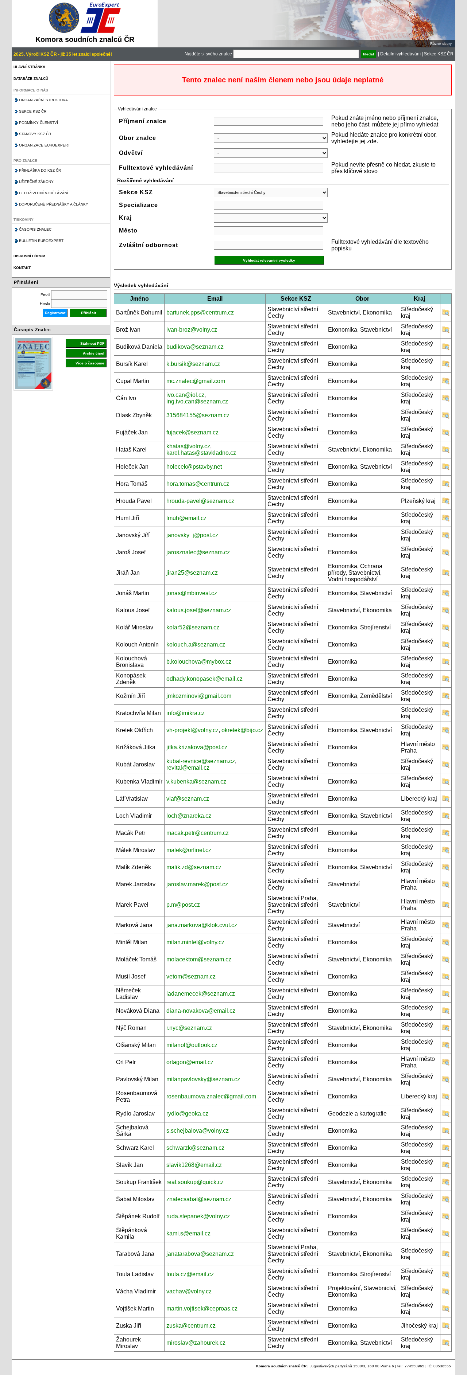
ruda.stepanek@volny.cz (198, 1216)
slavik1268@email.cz (194, 1165)
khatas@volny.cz (188, 446)
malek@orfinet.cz (188, 850)
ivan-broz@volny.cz (191, 330)
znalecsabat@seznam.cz (198, 1199)
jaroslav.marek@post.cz (197, 884)
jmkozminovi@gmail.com (198, 696)
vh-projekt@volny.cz (192, 730)
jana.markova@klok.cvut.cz (201, 925)
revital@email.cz (187, 768)
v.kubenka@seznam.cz (196, 781)
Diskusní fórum (29, 256)
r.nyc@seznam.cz (189, 1028)
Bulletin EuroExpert (41, 241)
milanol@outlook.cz (191, 1045)
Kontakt (22, 268)
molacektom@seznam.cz (198, 959)
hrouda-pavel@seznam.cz (200, 501)
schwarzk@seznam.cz (195, 1148)
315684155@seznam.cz (197, 415)
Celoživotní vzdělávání (43, 193)
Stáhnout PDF (92, 343)
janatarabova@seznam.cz (200, 1254)
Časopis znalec (35, 229)
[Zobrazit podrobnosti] (445, 314)
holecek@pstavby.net (194, 467)
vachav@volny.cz (189, 1291)
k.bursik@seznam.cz (193, 364)
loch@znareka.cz (188, 816)
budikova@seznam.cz (195, 347)
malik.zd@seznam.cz (193, 867)
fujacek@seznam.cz (192, 432)
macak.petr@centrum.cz (197, 833)
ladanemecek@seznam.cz (200, 994)
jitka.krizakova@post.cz (196, 747)
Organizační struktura (43, 100)
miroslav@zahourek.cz (195, 1343)
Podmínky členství (38, 123)
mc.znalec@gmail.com (195, 381)
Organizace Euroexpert (44, 145)
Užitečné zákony (36, 182)
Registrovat (55, 313)
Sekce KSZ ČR (439, 53)
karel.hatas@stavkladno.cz (201, 453)
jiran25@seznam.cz (192, 573)
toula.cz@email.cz (190, 1274)
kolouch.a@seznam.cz (195, 644)
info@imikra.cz (185, 713)
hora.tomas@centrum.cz (197, 484)
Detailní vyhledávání (400, 53)
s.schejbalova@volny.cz (197, 1131)
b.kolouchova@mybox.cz (198, 662)
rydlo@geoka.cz (187, 1113)
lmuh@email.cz (186, 518)
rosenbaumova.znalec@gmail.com (211, 1096)
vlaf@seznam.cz (187, 799)
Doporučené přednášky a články (53, 204)
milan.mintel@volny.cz (195, 942)
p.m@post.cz (183, 905)
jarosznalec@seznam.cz (198, 552)
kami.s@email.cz (188, 1233)
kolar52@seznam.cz (192, 627)
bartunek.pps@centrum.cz (200, 312)
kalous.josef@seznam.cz (198, 610)
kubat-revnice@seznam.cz (200, 761)
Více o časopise (90, 363)
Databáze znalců (30, 79)
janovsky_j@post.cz (192, 535)
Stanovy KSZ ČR (35, 134)
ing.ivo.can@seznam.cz (197, 401)
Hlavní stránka (29, 67)
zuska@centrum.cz (191, 1326)
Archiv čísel (93, 353)
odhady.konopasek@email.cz (204, 679)
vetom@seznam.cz (191, 976)
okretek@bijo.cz (242, 730)
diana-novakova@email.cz (200, 1011)
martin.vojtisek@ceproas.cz (202, 1308)
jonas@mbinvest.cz (191, 593)
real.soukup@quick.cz (195, 1182)
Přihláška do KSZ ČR (40, 170)
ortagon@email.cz (189, 1062)
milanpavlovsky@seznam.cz (203, 1079)
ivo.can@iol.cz (185, 395)
